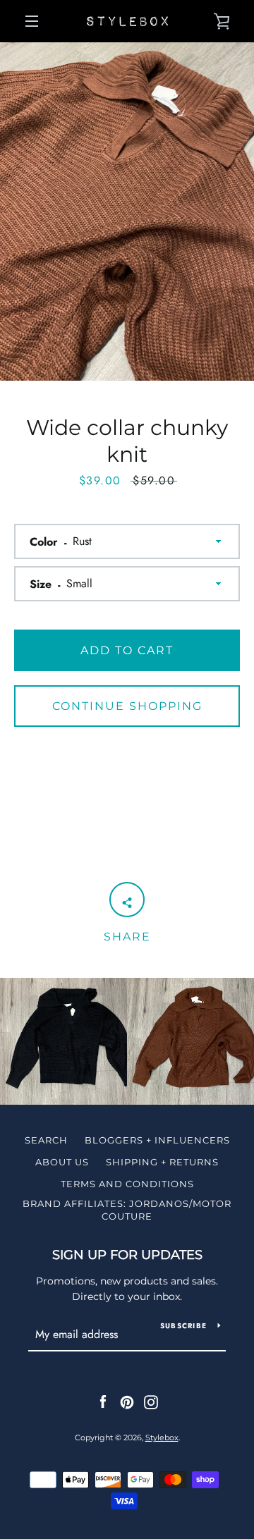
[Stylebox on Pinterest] (127, 1401)
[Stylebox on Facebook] (103, 1401)
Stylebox (162, 1437)
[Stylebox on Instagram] (151, 1401)
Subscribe (183, 1325)
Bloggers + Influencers (157, 1140)
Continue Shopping (127, 706)
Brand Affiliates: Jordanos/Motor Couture (127, 1210)
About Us (62, 1161)
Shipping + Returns (162, 1161)
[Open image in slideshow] (127, 211)
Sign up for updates (127, 1255)
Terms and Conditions (127, 1183)
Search (46, 1140)
